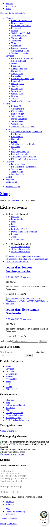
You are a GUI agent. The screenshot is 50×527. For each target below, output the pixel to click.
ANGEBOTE (12, 389)
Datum (14, 226)
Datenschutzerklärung (15, 405)
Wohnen (9, 376)
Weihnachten (11, 379)
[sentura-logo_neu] (13, 13)
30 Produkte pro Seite (20, 249)
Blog (8, 402)
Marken (9, 386)
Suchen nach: (6, 341)
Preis (13, 224)
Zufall (13, 237)
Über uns (10, 400)
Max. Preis (40, 352)
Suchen (43, 341)
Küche (8, 381)
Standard (15, 216)
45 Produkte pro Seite (20, 251)
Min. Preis (4, 352)
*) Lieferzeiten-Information (17, 420)
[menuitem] (28, 3)
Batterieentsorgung (14, 417)
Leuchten (10, 371)
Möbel (8, 366)
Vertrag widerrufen (8, 431)
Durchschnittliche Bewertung (24, 232)
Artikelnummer (17, 239)
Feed (8, 384)
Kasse (8, 8)
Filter (29, 355)
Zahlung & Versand (14, 412)
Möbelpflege (11, 374)
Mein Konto (11, 6)
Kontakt (9, 3)
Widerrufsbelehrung (14, 415)
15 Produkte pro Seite (20, 246)
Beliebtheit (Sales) (19, 229)
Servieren (10, 369)
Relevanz (15, 234)
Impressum (10, 407)
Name (13, 221)
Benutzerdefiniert (18, 219)
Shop (5, 193)
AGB (8, 410)
